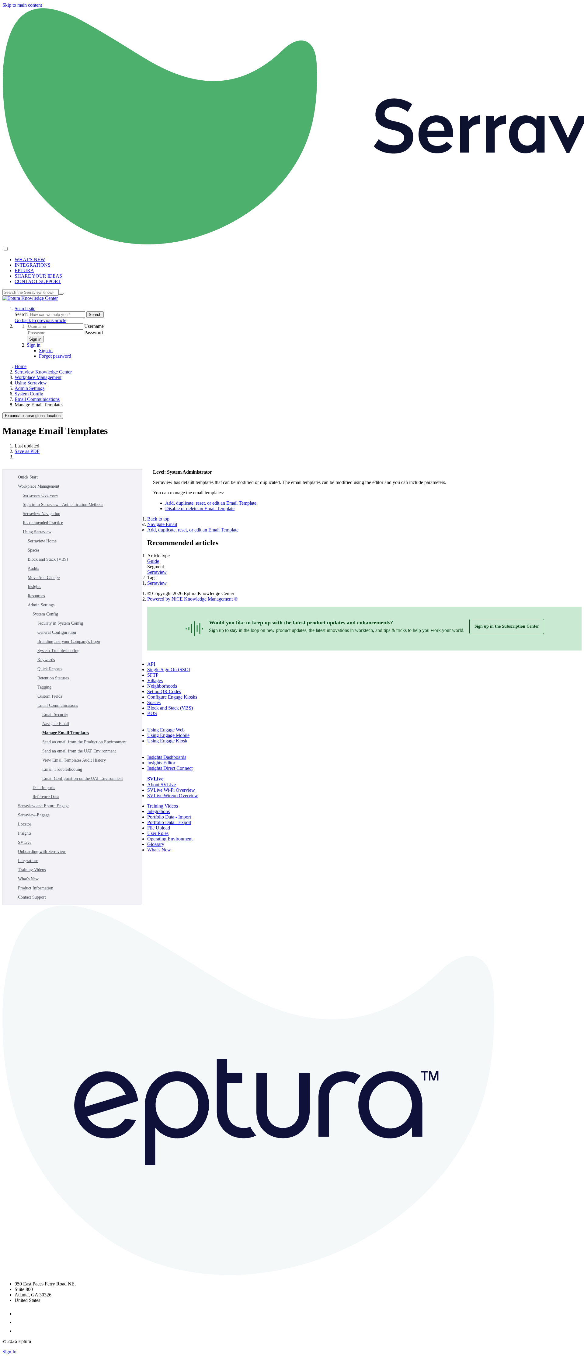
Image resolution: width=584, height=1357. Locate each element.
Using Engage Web (166, 729)
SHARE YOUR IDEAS (38, 276)
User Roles (158, 833)
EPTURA (24, 270)
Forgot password (55, 356)
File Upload (158, 827)
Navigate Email (55, 723)
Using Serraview (31, 382)
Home (20, 366)
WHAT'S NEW (30, 259)
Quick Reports (49, 669)
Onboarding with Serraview (42, 851)
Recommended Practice (43, 523)
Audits (33, 568)
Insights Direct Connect (170, 768)
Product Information (35, 888)
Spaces (33, 550)
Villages (155, 680)
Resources (36, 596)
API (151, 664)
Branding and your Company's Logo (68, 641)
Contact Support (32, 897)
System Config (29, 393)
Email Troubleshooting (62, 769)
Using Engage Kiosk (167, 740)
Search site (25, 308)
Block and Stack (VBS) (48, 559)
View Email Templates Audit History (74, 760)
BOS (152, 713)
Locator (24, 824)
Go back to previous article (40, 320)
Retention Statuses (53, 678)
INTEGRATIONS (32, 265)
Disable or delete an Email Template (200, 508)
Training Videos (32, 870)
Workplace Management (38, 377)
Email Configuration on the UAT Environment (82, 778)
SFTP (152, 675)
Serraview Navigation (41, 513)
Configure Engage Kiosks (172, 697)
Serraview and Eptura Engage (43, 806)
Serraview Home (42, 541)
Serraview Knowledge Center (43, 371)
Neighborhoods (162, 686)
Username (94, 326)
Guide (153, 561)
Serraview (157, 572)
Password (93, 332)
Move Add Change (44, 577)
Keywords (46, 659)
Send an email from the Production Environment (84, 742)
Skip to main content (22, 5)
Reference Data (46, 796)
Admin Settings (29, 388)
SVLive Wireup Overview (172, 795)
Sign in (35, 339)
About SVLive (161, 784)
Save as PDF (27, 451)
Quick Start (28, 477)
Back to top (158, 518)
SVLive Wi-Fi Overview (171, 790)
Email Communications (37, 399)
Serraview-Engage (34, 815)
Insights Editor (161, 762)
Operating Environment (170, 838)
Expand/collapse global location (33, 415)
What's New (28, 879)
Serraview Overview (40, 495)
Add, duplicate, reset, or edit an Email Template (210, 503)
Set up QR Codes (164, 691)
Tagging (44, 687)
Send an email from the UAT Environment (79, 751)
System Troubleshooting (58, 650)
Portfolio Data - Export (169, 822)
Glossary (155, 844)
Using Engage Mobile (168, 735)
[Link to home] (30, 298)
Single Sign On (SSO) (168, 669)
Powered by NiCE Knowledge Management (192, 598)
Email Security (55, 714)
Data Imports (44, 787)
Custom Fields (49, 696)
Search (22, 314)
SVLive (24, 842)
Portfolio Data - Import (169, 816)
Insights (34, 586)
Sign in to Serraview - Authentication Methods (63, 504)
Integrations (28, 860)
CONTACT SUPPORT (38, 281)
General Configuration (56, 632)
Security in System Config (60, 623)
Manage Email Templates (65, 733)
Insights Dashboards (166, 757)
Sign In (9, 1351)
